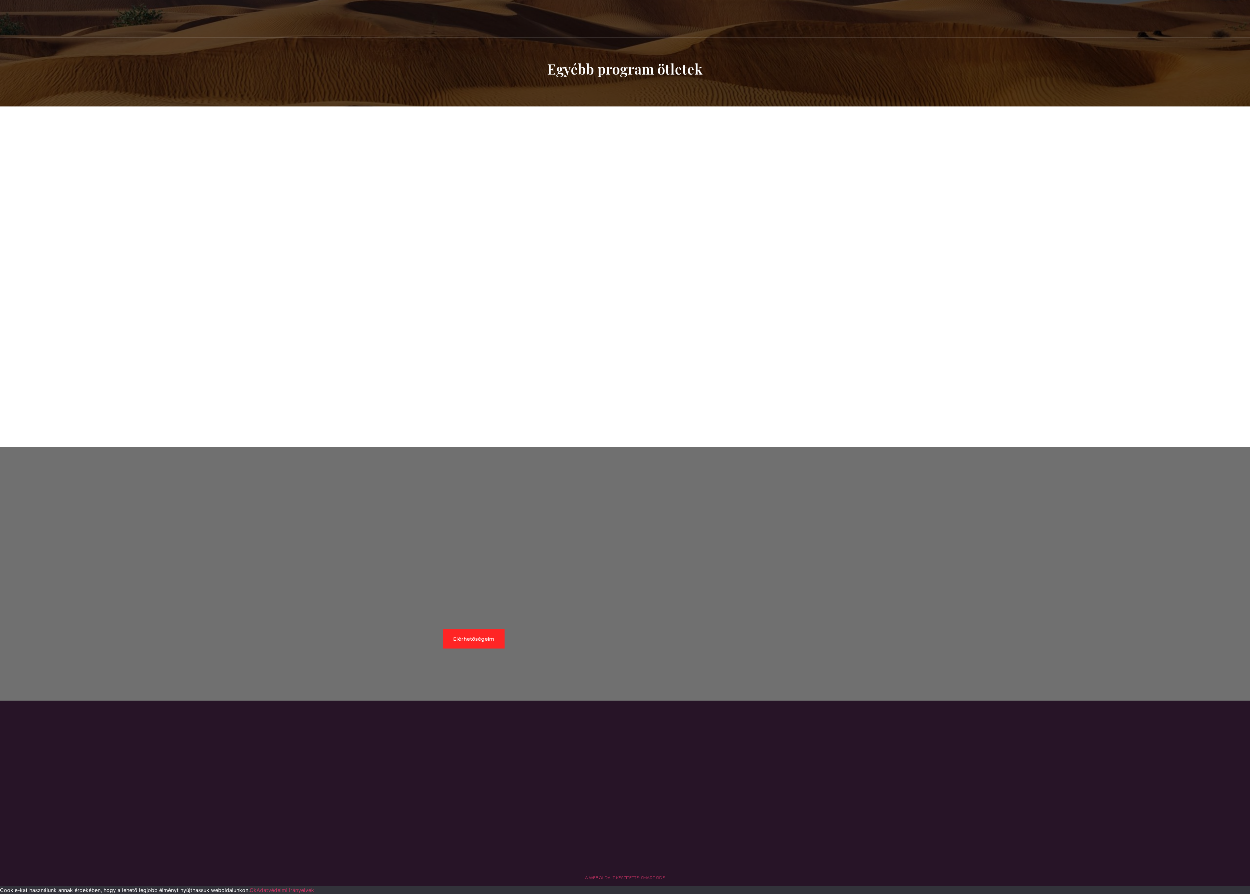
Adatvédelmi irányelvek (285, 890)
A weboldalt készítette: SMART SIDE (625, 877)
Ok (253, 890)
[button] (625, 303)
